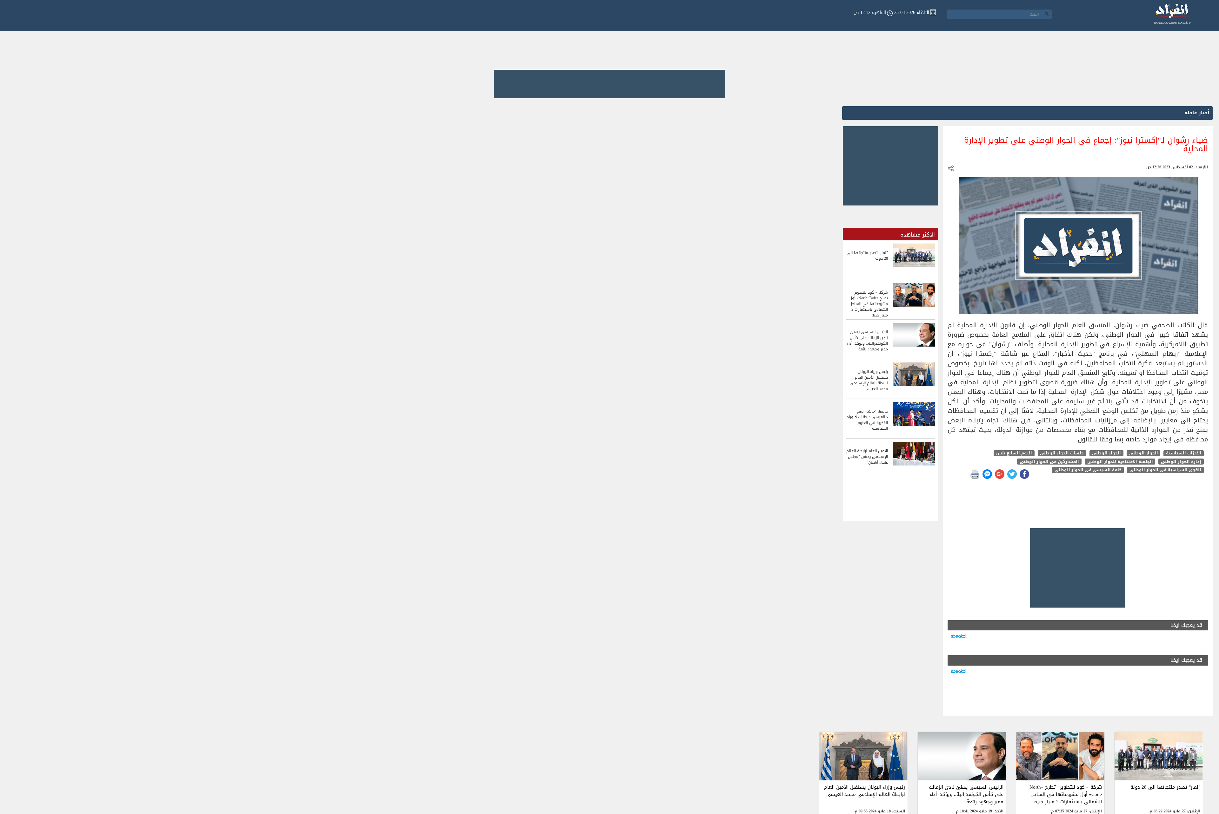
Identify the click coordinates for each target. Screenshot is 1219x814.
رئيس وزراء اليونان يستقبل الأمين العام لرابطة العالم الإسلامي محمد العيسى (864, 791)
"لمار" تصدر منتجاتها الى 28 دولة (1165, 787)
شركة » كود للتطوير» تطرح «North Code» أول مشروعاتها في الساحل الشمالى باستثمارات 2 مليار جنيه (1065, 794)
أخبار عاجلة (1196, 112)
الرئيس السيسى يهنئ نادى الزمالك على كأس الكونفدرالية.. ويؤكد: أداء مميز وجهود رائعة (966, 794)
